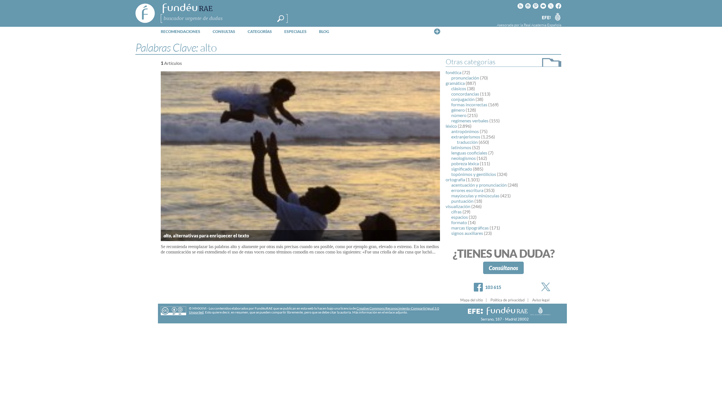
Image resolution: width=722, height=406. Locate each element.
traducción (467, 142)
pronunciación (465, 77)
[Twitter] (546, 287)
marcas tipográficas (470, 227)
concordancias (465, 93)
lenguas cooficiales (469, 152)
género (458, 109)
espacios (459, 217)
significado (461, 168)
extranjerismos (465, 136)
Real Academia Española (542, 25)
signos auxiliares (467, 233)
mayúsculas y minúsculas (475, 195)
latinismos (461, 147)
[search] (280, 18)
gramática (455, 83)
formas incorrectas (469, 104)
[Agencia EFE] (546, 18)
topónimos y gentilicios (473, 174)
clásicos (458, 88)
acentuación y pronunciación (479, 184)
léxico (451, 126)
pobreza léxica (465, 163)
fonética (453, 72)
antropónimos (465, 131)
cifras (456, 211)
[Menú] (437, 31)
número (458, 115)
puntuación (462, 201)
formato (459, 222)
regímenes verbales (469, 120)
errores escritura (467, 190)
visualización (458, 206)
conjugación (463, 99)
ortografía (455, 179)
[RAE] (557, 16)
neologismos (463, 158)
